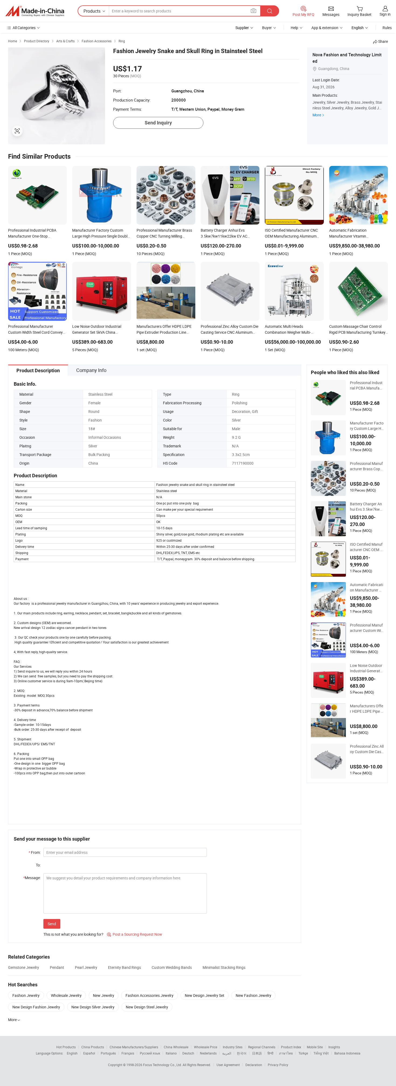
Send (52, 923)
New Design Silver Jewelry (92, 1007)
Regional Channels (261, 1047)
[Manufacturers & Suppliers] (34, 11)
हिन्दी (270, 1053)
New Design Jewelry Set (204, 995)
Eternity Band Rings (124, 967)
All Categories (24, 27)
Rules (387, 27)
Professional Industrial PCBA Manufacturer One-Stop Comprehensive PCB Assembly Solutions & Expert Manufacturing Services (366, 385)
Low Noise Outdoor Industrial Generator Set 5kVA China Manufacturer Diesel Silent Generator (367, 668)
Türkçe (303, 1053)
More (316, 114)
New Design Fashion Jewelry (36, 1007)
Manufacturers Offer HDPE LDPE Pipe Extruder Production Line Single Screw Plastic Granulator (366, 708)
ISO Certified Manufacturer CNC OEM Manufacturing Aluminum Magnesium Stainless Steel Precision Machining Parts (366, 547)
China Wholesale (176, 1047)
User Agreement (228, 1065)
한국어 (241, 1053)
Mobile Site (315, 1047)
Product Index (291, 1047)
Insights (334, 1047)
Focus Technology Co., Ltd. (163, 1065)
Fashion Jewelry (26, 995)
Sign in (385, 14)
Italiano (171, 1053)
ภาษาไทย (286, 1053)
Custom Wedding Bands (172, 967)
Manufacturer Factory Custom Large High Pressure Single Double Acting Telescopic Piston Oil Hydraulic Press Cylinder (367, 425)
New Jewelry (103, 995)
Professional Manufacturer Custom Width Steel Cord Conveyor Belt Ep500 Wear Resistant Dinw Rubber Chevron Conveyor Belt (367, 627)
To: (38, 865)
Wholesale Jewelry (66, 995)
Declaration (253, 1065)
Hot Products (66, 1047)
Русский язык (150, 1053)
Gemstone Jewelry (23, 967)
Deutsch (188, 1053)
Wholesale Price (205, 1047)
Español (89, 1053)
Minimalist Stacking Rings (224, 967)
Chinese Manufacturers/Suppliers (134, 1047)
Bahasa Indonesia (347, 1053)
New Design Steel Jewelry (147, 1007)
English (72, 1053)
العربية (226, 1053)
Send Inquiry (158, 123)
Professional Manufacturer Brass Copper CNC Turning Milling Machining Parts (366, 466)
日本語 (257, 1053)
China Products (92, 1047)
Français (127, 1053)
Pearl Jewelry (86, 967)
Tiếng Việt (321, 1053)
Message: (32, 877)
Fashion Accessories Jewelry (149, 995)
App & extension (324, 27)
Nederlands (208, 1053)
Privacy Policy (278, 1065)
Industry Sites (232, 1047)
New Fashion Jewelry (253, 995)
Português (108, 1053)
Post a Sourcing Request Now (134, 934)
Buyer (267, 27)
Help (294, 27)
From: (35, 852)
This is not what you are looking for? (73, 934)
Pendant (57, 967)
